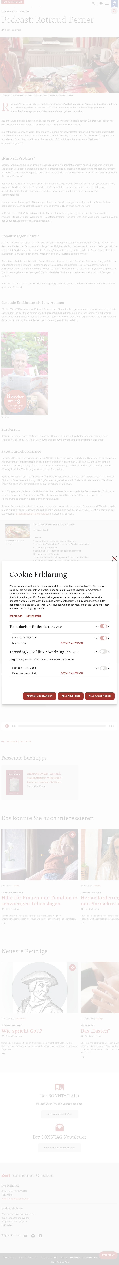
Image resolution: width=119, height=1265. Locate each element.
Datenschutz (33, 615)
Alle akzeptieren (100, 696)
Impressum (15, 615)
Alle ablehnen (71, 696)
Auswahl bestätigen (40, 696)
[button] (85, 643)
